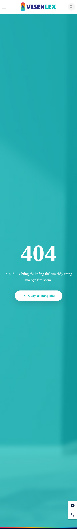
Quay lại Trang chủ (41, 296)
